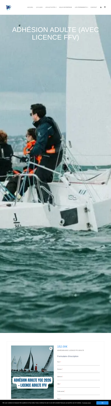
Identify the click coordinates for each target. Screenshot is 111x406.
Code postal (60, 391)
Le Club (39, 7)
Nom (58, 362)
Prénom (59, 369)
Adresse (59, 376)
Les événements (81, 7)
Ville (58, 384)
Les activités (50, 7)
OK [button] (102, 403)
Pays (58, 398)
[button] (50, 348)
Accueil (30, 7)
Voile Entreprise (65, 7)
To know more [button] (86, 403)
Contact (94, 7)
